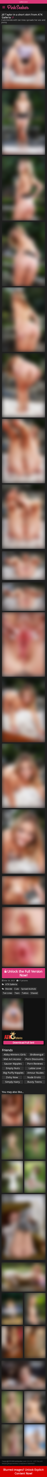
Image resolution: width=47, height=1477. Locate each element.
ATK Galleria (11, 984)
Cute (16, 989)
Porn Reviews (35, 1063)
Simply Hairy (12, 1081)
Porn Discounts (34, 1059)
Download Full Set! (23, 1042)
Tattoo (25, 993)
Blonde (8, 989)
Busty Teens (34, 1081)
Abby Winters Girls (15, 1054)
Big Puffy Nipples (13, 1072)
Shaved (34, 993)
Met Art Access (12, 1059)
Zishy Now (12, 1077)
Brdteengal (36, 1054)
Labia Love (23, 2)
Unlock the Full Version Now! (25, 973)
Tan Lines (7, 993)
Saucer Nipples (13, 1063)
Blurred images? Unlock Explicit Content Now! (23, 1471)
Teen (17, 993)
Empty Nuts (13, 1068)
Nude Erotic (34, 1077)
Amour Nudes (35, 1072)
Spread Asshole (28, 989)
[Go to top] (40, 1469)
